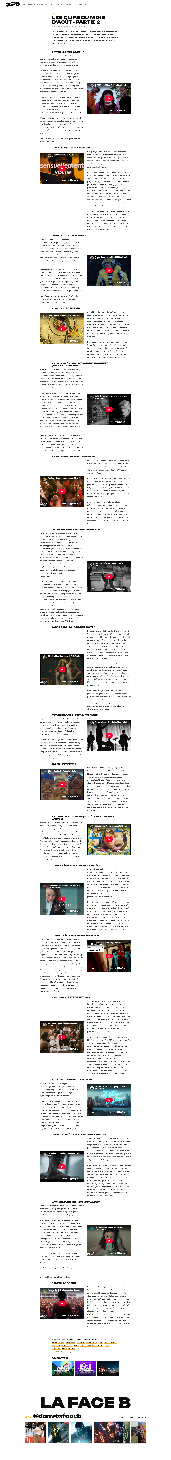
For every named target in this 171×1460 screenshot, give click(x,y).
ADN (46, 4)
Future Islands (66, 1345)
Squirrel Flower (58, 1342)
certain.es (126, 1290)
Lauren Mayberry (68, 1348)
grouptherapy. (97, 1345)
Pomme (71, 1339)
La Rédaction (81, 26)
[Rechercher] (85, 4)
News (52, 4)
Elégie (107, 1345)
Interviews (38, 4)
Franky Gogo (70, 1342)
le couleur (81, 1342)
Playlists (70, 4)
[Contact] (89, 4)
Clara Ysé (102, 1339)
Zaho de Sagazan (110, 1342)
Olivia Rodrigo (85, 1345)
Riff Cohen (56, 1345)
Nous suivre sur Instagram (132, 1417)
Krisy (101, 1342)
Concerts (60, 4)
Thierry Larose (91, 1342)
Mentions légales (95, 1449)
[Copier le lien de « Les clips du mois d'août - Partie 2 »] (71, 1352)
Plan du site (79, 1449)
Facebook (55, 1449)
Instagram (66, 1449)
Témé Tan (64, 1339)
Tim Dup (95, 1339)
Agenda (79, 4)
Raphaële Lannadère (83, 1339)
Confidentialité (113, 1449)
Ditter (76, 1345)
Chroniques (27, 4)
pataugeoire (56, 1348)
